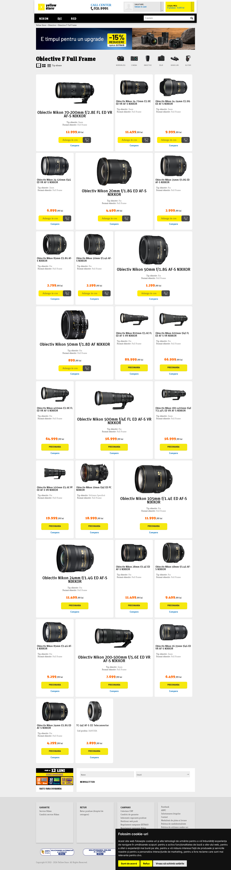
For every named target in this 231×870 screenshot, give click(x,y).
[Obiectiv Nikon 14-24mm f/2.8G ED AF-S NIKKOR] (173, 87)
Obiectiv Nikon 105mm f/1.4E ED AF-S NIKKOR (153, 500)
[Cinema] (134, 58)
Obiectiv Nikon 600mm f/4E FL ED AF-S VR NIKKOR (172, 334)
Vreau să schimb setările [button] (170, 863)
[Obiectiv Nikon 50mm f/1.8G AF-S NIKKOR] (153, 250)
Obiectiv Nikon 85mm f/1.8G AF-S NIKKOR (54, 259)
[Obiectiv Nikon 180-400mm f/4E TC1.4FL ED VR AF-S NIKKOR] (173, 394)
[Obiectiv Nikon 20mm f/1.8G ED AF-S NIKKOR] (114, 171)
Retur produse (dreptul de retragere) (91, 813)
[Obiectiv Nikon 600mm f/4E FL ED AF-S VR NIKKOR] (173, 319)
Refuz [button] (146, 863)
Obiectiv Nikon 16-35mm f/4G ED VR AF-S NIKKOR (173, 647)
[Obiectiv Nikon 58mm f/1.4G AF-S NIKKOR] (173, 553)
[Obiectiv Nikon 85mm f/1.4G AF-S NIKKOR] (55, 632)
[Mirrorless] (120, 58)
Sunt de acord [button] (129, 863)
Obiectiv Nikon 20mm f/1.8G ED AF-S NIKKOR (114, 192)
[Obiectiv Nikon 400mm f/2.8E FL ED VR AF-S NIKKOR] (55, 394)
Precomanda (134, 368)
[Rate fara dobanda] (54, 771)
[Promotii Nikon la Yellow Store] (115, 29)
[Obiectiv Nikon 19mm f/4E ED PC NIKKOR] (94, 473)
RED (73, 18)
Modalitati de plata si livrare (174, 820)
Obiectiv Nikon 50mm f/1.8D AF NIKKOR (75, 344)
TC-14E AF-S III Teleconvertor (92, 725)
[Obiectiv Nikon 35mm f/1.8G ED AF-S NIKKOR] (173, 166)
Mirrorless (120, 65)
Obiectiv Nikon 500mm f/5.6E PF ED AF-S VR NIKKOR (55, 488)
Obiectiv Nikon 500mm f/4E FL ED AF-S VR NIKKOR (114, 420)
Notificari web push (129, 821)
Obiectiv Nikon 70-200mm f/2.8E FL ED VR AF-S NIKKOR (74, 113)
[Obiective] (147, 58)
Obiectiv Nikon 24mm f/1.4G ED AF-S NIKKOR (74, 579)
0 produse (175, 8)
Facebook (165, 807)
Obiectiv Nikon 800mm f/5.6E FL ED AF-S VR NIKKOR (134, 334)
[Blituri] (188, 58)
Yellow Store (41, 25)
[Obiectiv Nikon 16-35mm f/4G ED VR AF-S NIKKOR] (173, 632)
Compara (74, 145)
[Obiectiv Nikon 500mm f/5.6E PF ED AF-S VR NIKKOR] (55, 473)
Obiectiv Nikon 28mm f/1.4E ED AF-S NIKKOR (133, 568)
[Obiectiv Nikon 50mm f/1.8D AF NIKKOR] (74, 325)
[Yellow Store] (47, 7)
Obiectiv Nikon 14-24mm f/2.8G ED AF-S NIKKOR (172, 102)
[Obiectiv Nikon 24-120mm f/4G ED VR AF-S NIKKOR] (55, 166)
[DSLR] (161, 58)
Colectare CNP (127, 811)
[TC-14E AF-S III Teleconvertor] (94, 711)
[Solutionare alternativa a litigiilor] (57, 849)
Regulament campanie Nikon (133, 828)
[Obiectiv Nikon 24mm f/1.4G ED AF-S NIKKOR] (74, 558)
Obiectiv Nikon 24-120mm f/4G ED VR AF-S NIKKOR (54, 181)
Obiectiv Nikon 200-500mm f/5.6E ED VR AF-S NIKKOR (114, 658)
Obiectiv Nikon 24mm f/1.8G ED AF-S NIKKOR (54, 726)
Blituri (188, 65)
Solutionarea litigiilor (171, 814)
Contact (164, 817)
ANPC (163, 810)
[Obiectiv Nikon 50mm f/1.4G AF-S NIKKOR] (94, 244)
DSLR (161, 65)
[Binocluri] (174, 58)
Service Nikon (45, 811)
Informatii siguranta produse (133, 818)
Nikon (44, 18)
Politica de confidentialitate (173, 824)
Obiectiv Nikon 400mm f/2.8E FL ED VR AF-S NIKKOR (55, 409)
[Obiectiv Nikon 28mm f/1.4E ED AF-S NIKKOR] (134, 553)
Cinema (134, 65)
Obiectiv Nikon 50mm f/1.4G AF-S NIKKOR (94, 259)
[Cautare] (191, 18)
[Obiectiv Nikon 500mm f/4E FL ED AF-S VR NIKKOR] (114, 400)
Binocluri (175, 65)
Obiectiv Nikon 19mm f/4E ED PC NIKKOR (93, 488)
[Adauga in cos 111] (75, 140)
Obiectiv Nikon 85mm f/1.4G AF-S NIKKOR (54, 647)
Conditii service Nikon (49, 815)
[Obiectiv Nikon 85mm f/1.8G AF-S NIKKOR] (55, 244)
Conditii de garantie (129, 815)
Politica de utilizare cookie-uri (174, 827)
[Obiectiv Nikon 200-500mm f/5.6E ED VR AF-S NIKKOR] (114, 638)
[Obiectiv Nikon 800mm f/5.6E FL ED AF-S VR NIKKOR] (134, 319)
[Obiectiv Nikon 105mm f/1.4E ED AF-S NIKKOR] (153, 479)
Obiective (52, 25)
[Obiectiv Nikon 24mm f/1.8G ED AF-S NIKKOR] (55, 711)
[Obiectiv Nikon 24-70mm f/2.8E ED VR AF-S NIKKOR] (134, 87)
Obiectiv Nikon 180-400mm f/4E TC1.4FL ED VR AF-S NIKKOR (173, 409)
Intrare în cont (140, 7)
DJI (60, 18)
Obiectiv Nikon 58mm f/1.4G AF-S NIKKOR (173, 568)
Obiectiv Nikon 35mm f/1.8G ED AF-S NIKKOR (172, 181)
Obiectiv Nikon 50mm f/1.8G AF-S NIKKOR (153, 269)
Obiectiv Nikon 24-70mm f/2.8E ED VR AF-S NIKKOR (133, 102)
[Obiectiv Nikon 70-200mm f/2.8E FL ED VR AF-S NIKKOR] (74, 93)
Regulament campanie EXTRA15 (134, 825)
